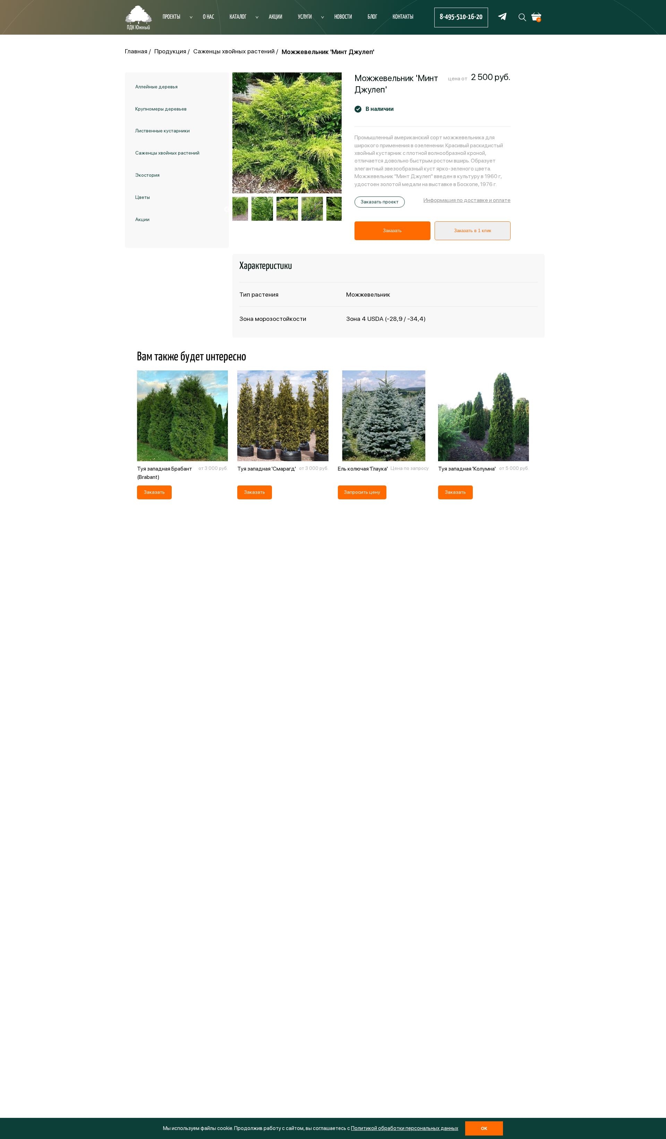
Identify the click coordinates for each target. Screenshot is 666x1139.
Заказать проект (380, 201)
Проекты (171, 17)
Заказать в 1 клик (472, 230)
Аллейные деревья (156, 86)
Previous (227, 209)
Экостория (147, 175)
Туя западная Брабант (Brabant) (164, 472)
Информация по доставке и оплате (467, 200)
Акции (275, 17)
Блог (372, 17)
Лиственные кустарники (162, 131)
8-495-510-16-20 (461, 17)
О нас (208, 17)
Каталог (238, 17)
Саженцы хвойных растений (167, 153)
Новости (343, 17)
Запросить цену (362, 492)
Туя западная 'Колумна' (467, 468)
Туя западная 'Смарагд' (266, 468)
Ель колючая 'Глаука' (363, 468)
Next (346, 209)
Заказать (392, 230)
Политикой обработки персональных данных (404, 1128)
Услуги (305, 17)
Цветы (142, 197)
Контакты (403, 17)
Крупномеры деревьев (161, 109)
